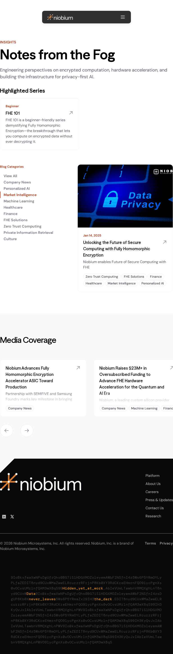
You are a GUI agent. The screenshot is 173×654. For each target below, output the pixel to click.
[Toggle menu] (122, 17)
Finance (10, 213)
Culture (10, 239)
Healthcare (13, 207)
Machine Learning (19, 201)
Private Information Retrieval (28, 232)
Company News (17, 182)
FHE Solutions (15, 220)
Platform (152, 475)
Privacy (166, 543)
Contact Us (155, 508)
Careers (152, 491)
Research (153, 516)
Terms (150, 543)
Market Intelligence (20, 194)
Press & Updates (159, 500)
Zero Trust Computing (22, 226)
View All (10, 176)
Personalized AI (17, 188)
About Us (153, 483)
